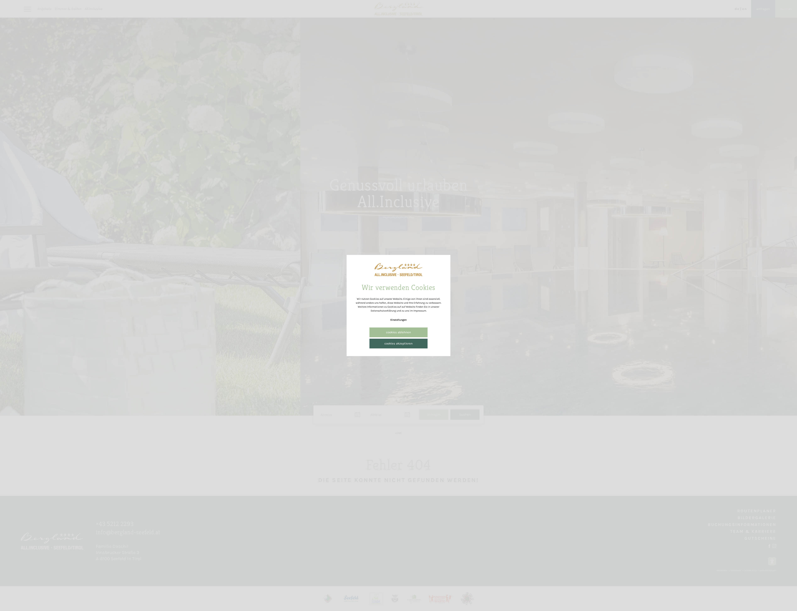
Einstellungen (398, 319)
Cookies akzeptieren (398, 343)
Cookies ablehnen (398, 332)
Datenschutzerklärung (383, 310)
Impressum (419, 310)
